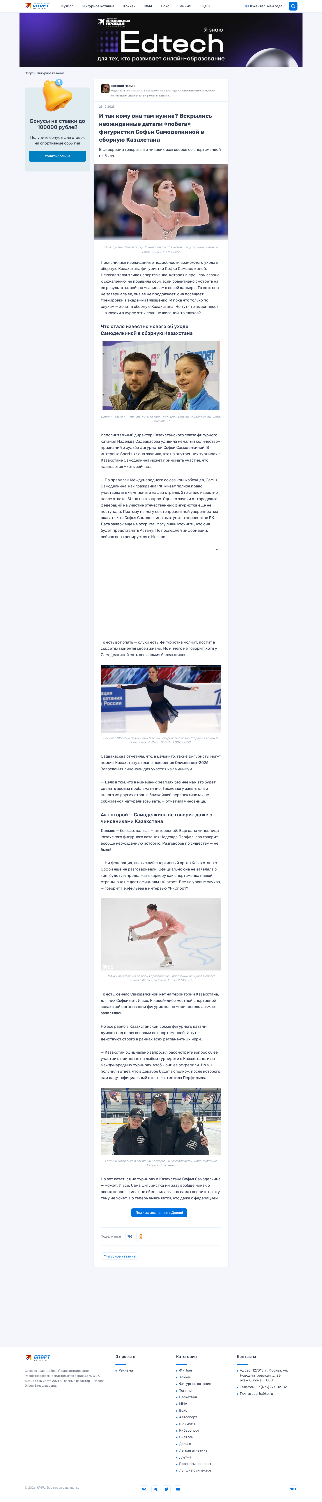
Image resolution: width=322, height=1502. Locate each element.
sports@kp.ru (262, 1393)
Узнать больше (57, 156)
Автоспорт (188, 1417)
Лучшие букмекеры (195, 1470)
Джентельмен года (266, 6)
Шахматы (187, 1424)
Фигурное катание (98, 6)
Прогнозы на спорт (195, 1464)
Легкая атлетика (193, 1450)
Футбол (67, 6)
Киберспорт (189, 1430)
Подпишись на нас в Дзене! (159, 1213)
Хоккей (129, 6)
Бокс (165, 6)
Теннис (184, 6)
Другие (185, 1457)
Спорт (29, 73)
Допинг (185, 1444)
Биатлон (186, 1437)
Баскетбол (188, 1397)
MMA (148, 6)
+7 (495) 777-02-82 (271, 1387)
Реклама (126, 1370)
